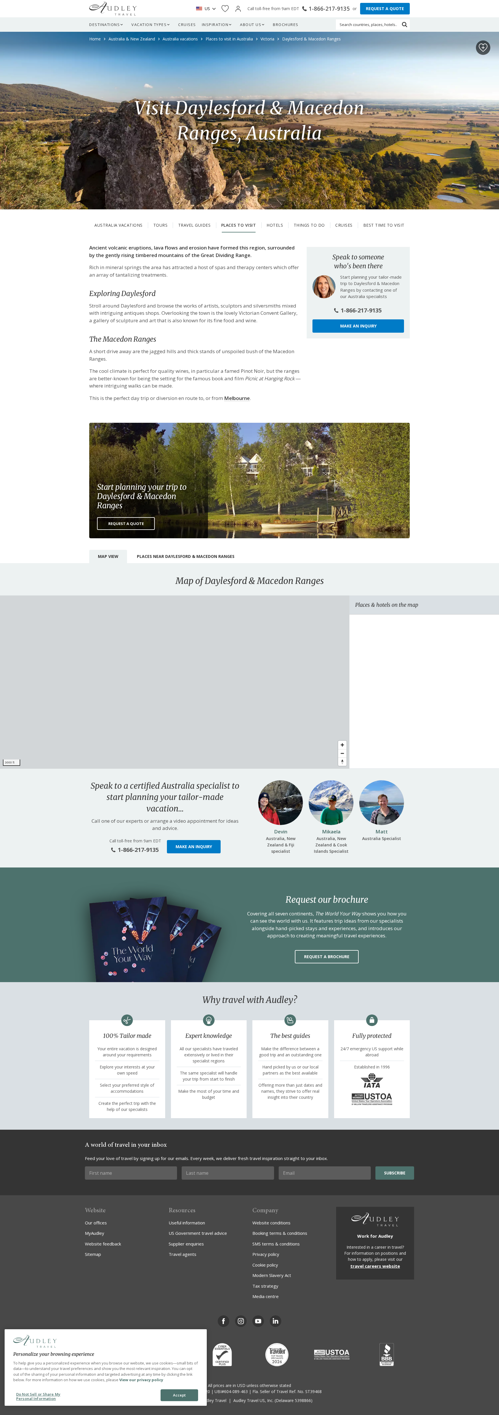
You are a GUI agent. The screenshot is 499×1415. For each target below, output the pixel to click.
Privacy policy (265, 1254)
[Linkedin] (275, 1321)
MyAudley (94, 1233)
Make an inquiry (358, 326)
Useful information (187, 1223)
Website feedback (103, 1244)
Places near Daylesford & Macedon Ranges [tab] (185, 556)
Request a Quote (126, 523)
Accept (179, 1395)
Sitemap (93, 1254)
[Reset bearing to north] (342, 761)
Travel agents (182, 1254)
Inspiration (215, 24)
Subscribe (394, 1173)
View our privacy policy (141, 1379)
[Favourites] (225, 8)
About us (250, 24)
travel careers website (375, 1266)
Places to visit (238, 225)
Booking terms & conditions (279, 1233)
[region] (174, 682)
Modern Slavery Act (271, 1275)
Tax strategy (265, 1286)
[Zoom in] (342, 745)
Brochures (286, 24)
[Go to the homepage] (113, 9)
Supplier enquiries (186, 1244)
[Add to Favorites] (483, 47)
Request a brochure (326, 956)
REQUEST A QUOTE (385, 8)
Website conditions (271, 1223)
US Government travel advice (198, 1233)
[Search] (404, 24)
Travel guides (194, 225)
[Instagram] (241, 1321)
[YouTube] (258, 1321)
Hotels (275, 225)
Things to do (309, 225)
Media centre (265, 1296)
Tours (160, 225)
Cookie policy (265, 1265)
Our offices (96, 1223)
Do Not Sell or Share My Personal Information (38, 1396)
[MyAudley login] (238, 8)
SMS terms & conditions (276, 1244)
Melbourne (237, 398)
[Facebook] (223, 1321)
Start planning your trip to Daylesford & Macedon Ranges (142, 496)
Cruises (187, 24)
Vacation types (149, 24)
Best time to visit (384, 225)
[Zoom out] (342, 753)
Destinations (104, 24)
